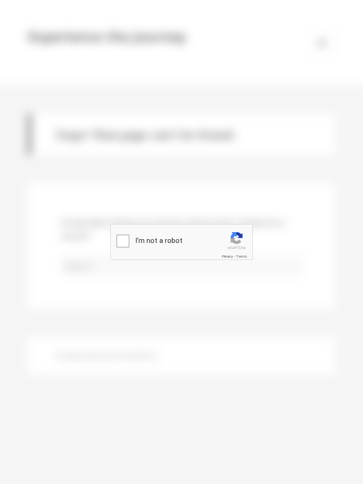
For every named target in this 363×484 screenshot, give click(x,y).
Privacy (227, 256)
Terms (241, 256)
